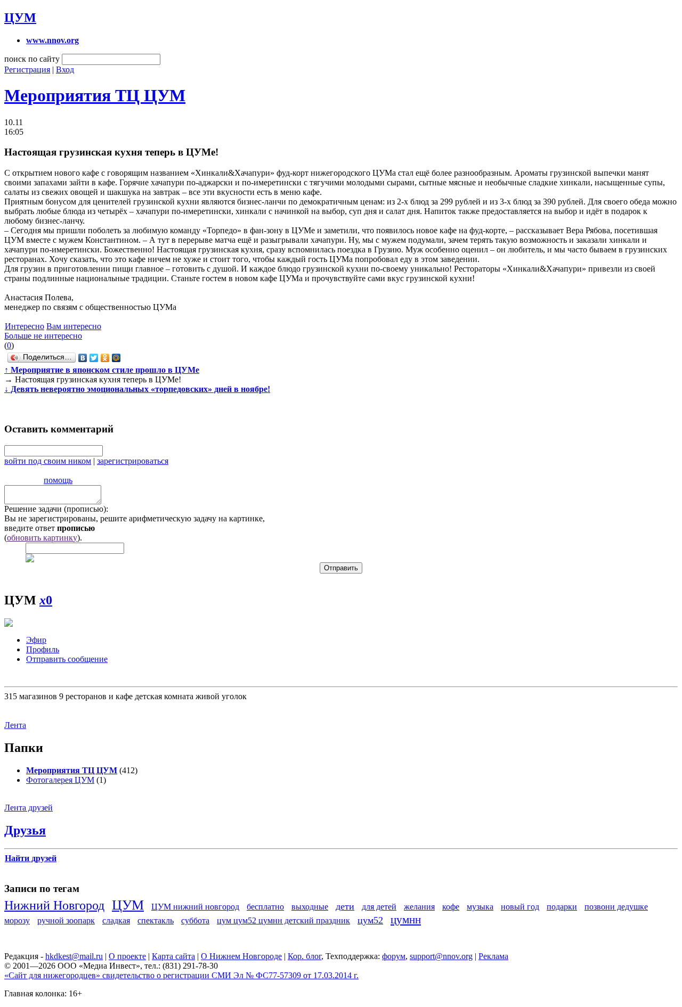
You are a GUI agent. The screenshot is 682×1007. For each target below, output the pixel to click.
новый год (520, 906)
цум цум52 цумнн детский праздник (283, 920)
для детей (379, 906)
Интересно (24, 326)
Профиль (42, 649)
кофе (450, 906)
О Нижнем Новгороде (241, 956)
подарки (562, 906)
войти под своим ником (47, 460)
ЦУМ (20, 17)
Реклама (493, 956)
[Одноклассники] (105, 358)
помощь (58, 480)
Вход (65, 69)
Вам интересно (73, 326)
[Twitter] (94, 358)
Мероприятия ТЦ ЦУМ (94, 95)
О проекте (127, 956)
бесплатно (265, 906)
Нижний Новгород (54, 905)
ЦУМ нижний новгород (195, 906)
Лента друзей (28, 807)
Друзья (25, 830)
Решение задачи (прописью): (56, 508)
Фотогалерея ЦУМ (60, 779)
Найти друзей (30, 858)
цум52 (370, 920)
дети (345, 906)
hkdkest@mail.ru (74, 956)
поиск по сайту (32, 58)
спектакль (155, 920)
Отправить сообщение (67, 659)
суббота (195, 920)
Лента (15, 725)
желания (419, 906)
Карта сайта (173, 956)
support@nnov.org (441, 956)
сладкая (116, 920)
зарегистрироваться (132, 460)
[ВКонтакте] (82, 358)
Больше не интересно (43, 335)
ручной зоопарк (66, 920)
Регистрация (27, 69)
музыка (480, 906)
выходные (309, 906)
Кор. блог (304, 956)
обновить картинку (42, 537)
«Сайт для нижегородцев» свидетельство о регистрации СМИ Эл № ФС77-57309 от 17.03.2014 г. (181, 975)
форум (393, 956)
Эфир (36, 639)
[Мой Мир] (116, 358)
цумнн (406, 919)
